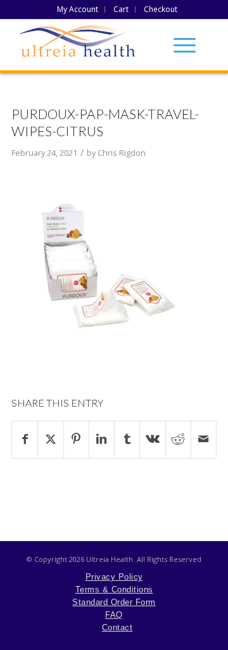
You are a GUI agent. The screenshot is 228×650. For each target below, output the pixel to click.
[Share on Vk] (152, 439)
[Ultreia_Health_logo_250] (114, 45)
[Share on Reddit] (178, 439)
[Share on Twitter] (50, 439)
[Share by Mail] (203, 439)
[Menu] (178, 45)
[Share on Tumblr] (127, 439)
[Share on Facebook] (24, 439)
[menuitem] (78, 9)
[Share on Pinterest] (76, 439)
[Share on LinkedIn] (101, 439)
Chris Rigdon (122, 152)
